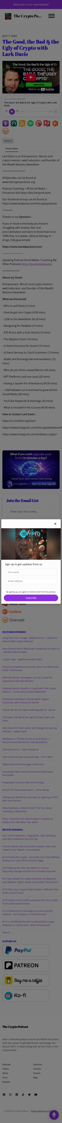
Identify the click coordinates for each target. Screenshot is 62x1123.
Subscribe (31, 597)
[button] (55, 524)
